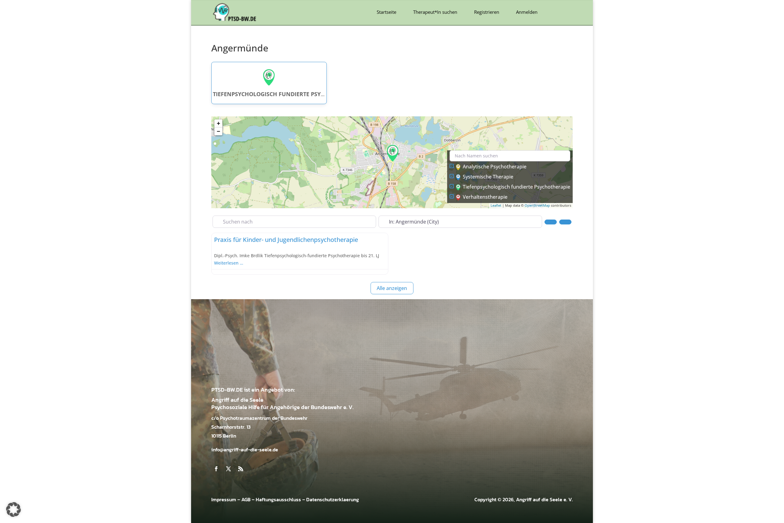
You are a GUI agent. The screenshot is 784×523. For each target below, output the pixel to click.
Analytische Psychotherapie (494, 166)
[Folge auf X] (228, 469)
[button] (13, 509)
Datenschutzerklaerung (332, 499)
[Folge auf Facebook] (216, 469)
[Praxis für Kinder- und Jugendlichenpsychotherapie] (392, 153)
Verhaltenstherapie (485, 197)
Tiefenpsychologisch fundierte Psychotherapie (516, 186)
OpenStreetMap (537, 205)
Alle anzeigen (392, 288)
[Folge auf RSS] (241, 469)
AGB (246, 499)
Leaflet (496, 205)
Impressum (223, 499)
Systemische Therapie (488, 176)
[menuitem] (386, 12)
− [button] (218, 131)
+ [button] (218, 123)
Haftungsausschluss (278, 499)
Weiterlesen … (228, 263)
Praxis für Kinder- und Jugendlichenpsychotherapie (286, 239)
